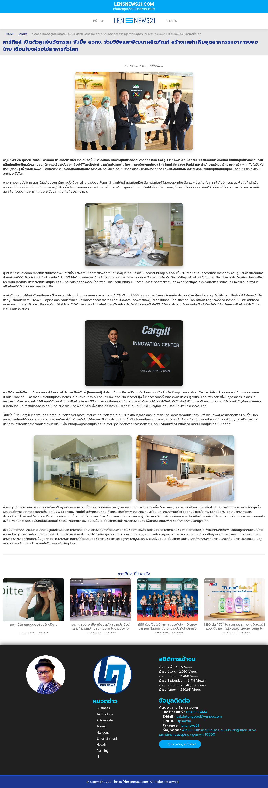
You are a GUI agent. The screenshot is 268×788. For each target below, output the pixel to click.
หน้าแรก (98, 20)
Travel (101, 726)
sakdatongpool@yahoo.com (199, 716)
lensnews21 (190, 725)
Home (9, 34)
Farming (102, 751)
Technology (104, 714)
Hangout (102, 732)
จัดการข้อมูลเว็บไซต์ (181, 744)
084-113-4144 (196, 712)
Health (101, 744)
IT (97, 757)
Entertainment (106, 738)
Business (103, 708)
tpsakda (184, 721)
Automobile (104, 720)
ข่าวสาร (171, 20)
